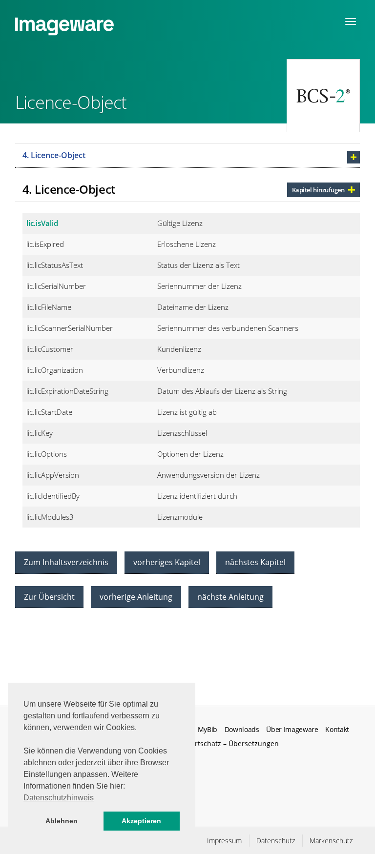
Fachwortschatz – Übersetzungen (224, 743)
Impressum (224, 840)
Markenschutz (331, 840)
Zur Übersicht (49, 596)
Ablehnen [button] (61, 821)
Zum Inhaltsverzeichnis (66, 562)
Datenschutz (275, 840)
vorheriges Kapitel (166, 562)
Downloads (242, 729)
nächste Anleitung (230, 596)
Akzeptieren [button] (141, 821)
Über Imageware (292, 729)
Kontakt (337, 729)
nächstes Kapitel (255, 562)
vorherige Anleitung (136, 596)
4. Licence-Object (53, 155)
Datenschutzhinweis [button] (58, 797)
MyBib (207, 729)
